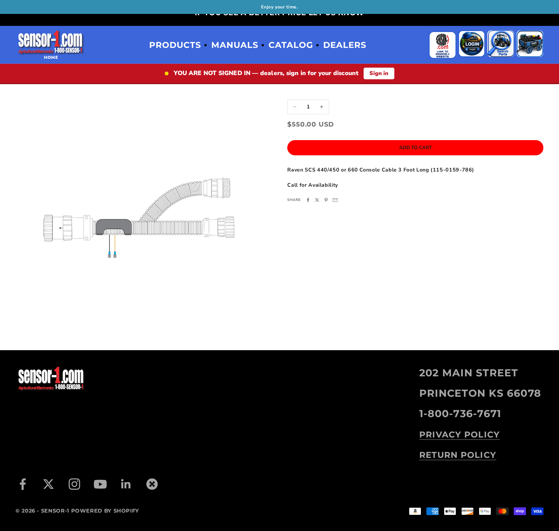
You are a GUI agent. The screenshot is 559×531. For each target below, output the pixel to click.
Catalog (291, 45)
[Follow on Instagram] (74, 484)
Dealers (345, 45)
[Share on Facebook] (308, 200)
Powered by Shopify (105, 511)
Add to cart (415, 147)
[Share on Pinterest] (326, 200)
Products (175, 45)
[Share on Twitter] (317, 200)
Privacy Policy (459, 434)
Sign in (378, 73)
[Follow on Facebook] (23, 484)
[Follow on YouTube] (100, 484)
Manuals (234, 45)
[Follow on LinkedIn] (126, 484)
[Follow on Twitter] (48, 484)
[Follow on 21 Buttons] (152, 484)
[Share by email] (335, 200)
